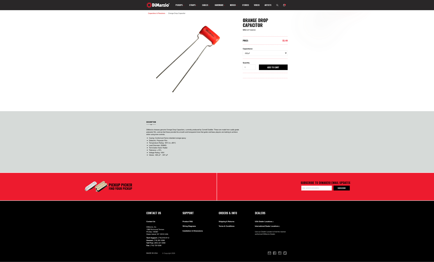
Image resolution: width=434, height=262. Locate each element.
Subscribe (342, 188)
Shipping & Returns (226, 221)
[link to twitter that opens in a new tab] (285, 253)
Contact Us (150, 221)
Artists (268, 5)
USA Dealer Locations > (264, 221)
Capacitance (247, 49)
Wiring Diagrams (189, 226)
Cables (205, 5)
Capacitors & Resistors (156, 13)
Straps (192, 5)
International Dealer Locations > (267, 226)
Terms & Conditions (226, 226)
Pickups (179, 5)
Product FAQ (188, 221)
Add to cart (273, 67)
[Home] (158, 5)
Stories (245, 5)
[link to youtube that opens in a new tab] (269, 253)
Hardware (219, 5)
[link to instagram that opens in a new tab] (280, 253)
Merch (233, 5)
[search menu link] (277, 5)
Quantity (246, 63)
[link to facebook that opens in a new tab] (274, 253)
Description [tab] (151, 122)
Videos (257, 5)
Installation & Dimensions (193, 231)
